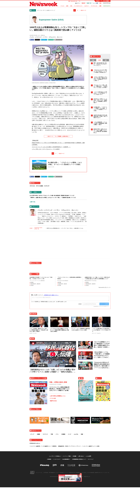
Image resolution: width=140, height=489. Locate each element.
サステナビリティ (106, 5)
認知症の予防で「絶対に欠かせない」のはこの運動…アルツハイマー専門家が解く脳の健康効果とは (100, 131)
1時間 (93, 60)
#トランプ (52, 10)
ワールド (62, 5)
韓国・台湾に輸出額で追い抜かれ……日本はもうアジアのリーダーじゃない (100, 64)
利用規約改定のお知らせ (35, 443)
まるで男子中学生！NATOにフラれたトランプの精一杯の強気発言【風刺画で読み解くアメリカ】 (52, 195)
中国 (52, 434)
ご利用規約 (49, 459)
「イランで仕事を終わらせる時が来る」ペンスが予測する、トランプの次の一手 (100, 93)
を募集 (97, 446)
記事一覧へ (33, 201)
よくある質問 (88, 456)
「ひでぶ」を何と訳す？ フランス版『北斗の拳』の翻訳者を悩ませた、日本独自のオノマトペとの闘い (100, 78)
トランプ (32, 434)
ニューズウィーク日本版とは (54, 456)
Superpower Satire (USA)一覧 (38, 228)
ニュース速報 (95, 3)
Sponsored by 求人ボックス (104, 287)
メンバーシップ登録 (67, 456)
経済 (67, 5)
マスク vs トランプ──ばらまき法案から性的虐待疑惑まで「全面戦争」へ (51, 147)
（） (46, 37)
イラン (57, 434)
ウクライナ (45, 434)
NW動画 (63, 434)
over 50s (76, 434)
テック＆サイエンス (78, 5)
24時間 (99, 60)
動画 (100, 3)
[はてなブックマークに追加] (44, 39)
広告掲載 (74, 456)
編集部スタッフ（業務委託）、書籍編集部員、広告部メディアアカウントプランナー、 (63, 446)
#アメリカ (39, 10)
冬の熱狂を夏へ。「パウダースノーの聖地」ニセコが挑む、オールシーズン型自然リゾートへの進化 (100, 109)
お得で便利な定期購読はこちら (58, 396)
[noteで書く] (51, 39)
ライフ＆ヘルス (94, 5)
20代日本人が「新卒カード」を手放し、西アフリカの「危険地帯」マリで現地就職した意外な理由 (100, 100)
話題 (100, 5)
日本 (71, 5)
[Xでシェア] (37, 39)
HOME (31, 228)
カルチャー (86, 5)
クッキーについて (56, 459)
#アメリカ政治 (46, 10)
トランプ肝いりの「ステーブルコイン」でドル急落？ (46, 149)
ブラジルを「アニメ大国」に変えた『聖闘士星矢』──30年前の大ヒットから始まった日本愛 (100, 86)
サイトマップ (90, 459)
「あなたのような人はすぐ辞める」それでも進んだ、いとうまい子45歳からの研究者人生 (100, 71)
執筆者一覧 (89, 3)
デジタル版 (53, 398)
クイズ (69, 434)
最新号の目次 (53, 400)
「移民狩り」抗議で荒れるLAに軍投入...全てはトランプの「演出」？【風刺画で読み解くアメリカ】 (53, 197)
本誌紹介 (98, 1)
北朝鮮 (38, 434)
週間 (106, 60)
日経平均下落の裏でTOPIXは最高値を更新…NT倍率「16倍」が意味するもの (100, 116)
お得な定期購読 (106, 1)
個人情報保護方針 (66, 459)
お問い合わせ (81, 456)
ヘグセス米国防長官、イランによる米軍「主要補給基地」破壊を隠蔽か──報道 (100, 123)
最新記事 (83, 3)
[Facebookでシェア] (32, 39)
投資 (82, 434)
